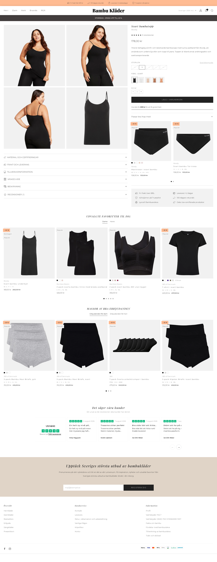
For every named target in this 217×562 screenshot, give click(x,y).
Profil (148, 511)
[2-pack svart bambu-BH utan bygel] (135, 252)
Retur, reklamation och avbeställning (91, 519)
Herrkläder (8, 511)
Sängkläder (9, 527)
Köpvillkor (79, 527)
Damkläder (9, 515)
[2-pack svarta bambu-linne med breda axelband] (82, 252)
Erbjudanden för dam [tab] (98, 314)
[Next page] (213, 141)
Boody (134, 30)
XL (163, 67)
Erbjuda (7, 523)
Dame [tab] (104, 221)
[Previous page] (131, 141)
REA (43, 10)
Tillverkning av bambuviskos (158, 531)
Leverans (78, 515)
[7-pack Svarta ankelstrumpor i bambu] (135, 345)
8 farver (178, 280)
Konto (77, 531)
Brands (33, 10)
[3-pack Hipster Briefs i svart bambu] (187, 345)
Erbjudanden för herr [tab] (118, 314)
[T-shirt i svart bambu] (187, 252)
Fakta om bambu (153, 523)
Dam (14, 10)
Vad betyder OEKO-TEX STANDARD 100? (163, 519)
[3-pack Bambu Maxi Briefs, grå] (29, 345)
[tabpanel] (108, 263)
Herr (6, 10)
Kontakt (78, 511)
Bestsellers (8, 519)
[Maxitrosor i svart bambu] (151, 141)
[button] (136, 35)
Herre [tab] (112, 221)
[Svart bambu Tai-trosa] (193, 141)
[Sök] (212, 10)
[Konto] (200, 10)
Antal (134, 88)
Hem (23, 10)
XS (135, 67)
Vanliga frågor (81, 523)
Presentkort (9, 531)
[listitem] (75, 3)
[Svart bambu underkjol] (29, 252)
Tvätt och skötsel (153, 535)
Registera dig (138, 488)
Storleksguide (206, 62)
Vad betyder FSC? (153, 515)
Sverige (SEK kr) (186, 10)
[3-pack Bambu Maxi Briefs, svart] (82, 345)
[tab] (171, 181)
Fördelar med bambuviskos (158, 527)
